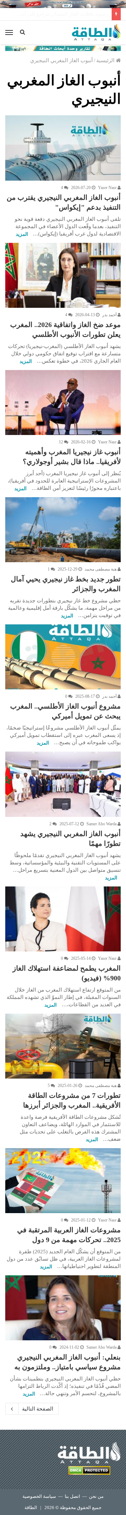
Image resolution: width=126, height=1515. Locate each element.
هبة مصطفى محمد (101, 569)
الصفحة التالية (37, 1409)
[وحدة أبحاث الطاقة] (63, 48)
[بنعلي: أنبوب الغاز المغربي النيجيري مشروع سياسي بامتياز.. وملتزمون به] (63, 1307)
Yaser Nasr (108, 187)
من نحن (96, 1496)
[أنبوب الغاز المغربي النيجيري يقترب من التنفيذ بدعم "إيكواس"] (63, 147)
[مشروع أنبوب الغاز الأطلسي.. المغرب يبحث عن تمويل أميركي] (63, 656)
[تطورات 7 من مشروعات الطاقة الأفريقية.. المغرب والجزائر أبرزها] (63, 1046)
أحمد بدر (110, 314)
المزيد (22, 234)
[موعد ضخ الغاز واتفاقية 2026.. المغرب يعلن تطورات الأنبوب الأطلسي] (63, 275)
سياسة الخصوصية (39, 1496)
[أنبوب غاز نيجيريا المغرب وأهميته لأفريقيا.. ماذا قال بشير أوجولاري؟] (63, 402)
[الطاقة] (96, 32)
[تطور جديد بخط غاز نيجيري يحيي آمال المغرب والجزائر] (63, 529)
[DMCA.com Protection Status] (89, 1471)
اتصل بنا (72, 1496)
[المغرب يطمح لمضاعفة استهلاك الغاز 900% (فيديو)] (63, 918)
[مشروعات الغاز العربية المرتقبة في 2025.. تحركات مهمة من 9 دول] (63, 1180)
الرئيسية (106, 60)
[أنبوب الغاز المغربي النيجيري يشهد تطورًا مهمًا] (63, 784)
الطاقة (30, 1507)
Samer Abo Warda (102, 823)
